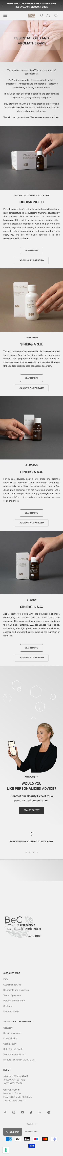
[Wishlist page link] (55, 15)
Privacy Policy (10, 1038)
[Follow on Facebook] (5, 1112)
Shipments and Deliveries (16, 990)
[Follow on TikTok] (31, 1112)
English (30, 1124)
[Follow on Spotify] (48, 1112)
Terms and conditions (14, 1054)
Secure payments (11, 1033)
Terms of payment (12, 995)
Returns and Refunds (14, 1000)
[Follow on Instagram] (13, 1112)
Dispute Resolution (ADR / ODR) (19, 1059)
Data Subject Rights (13, 1049)
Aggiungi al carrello (31, 260)
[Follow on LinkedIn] (40, 1112)
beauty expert (31, 810)
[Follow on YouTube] (22, 1112)
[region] (31, 839)
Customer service (12, 984)
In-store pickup (11, 1011)
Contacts (7, 1006)
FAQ (5, 979)
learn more (31, 250)
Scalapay (7, 1027)
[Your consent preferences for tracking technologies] (6, 1150)
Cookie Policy (9, 1043)
